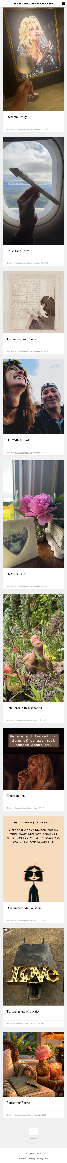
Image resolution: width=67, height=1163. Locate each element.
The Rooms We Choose (22, 339)
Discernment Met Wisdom (24, 908)
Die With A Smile (18, 440)
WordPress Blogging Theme (30, 1158)
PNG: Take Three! (19, 250)
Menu (63, 4)
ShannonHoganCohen (23, 129)
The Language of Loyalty (23, 1011)
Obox (46, 1158)
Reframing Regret (18, 1102)
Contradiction (16, 795)
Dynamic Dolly (17, 116)
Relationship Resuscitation (24, 707)
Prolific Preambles (33, 3)
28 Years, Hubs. (17, 574)
